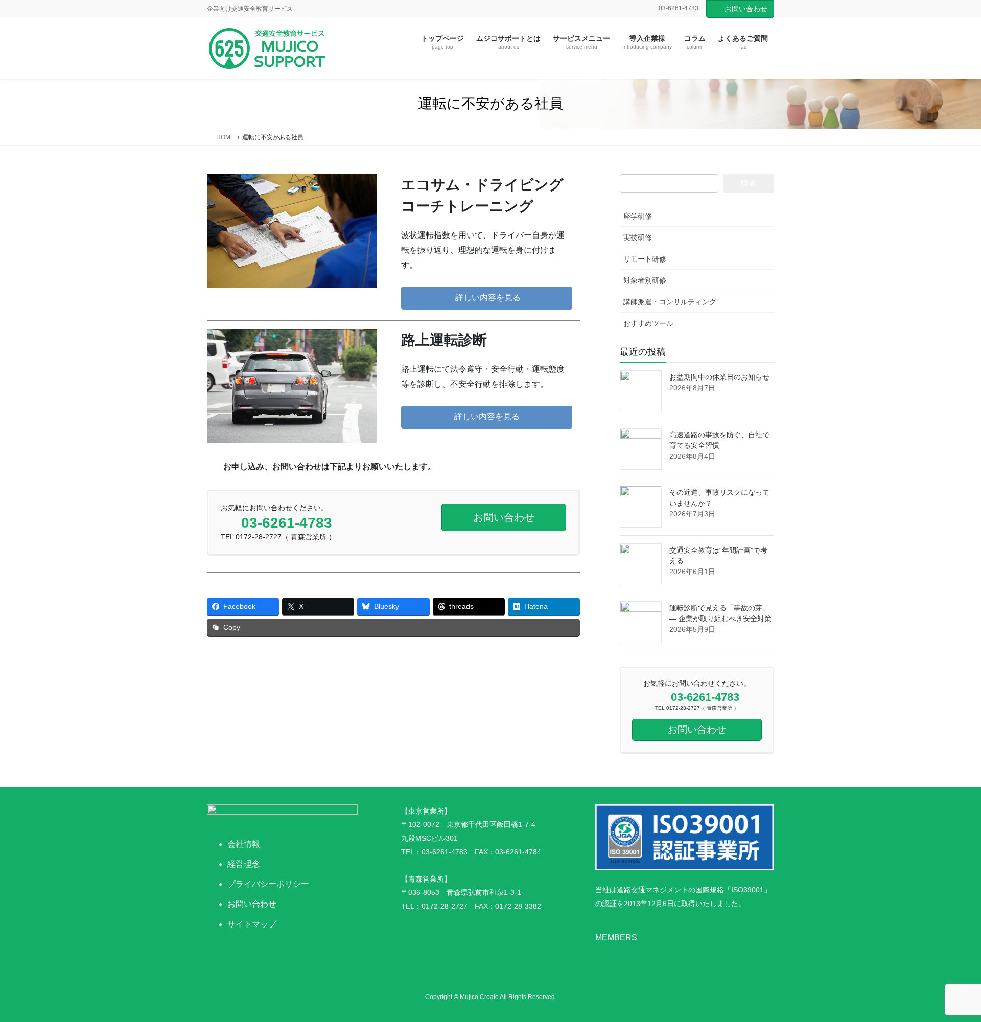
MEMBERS (616, 937)
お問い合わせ (746, 9)
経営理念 (243, 864)
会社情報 (243, 844)
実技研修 (637, 237)
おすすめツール (648, 323)
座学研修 (637, 216)
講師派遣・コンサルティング (669, 302)
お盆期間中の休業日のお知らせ (719, 377)
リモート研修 (644, 259)
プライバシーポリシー (268, 884)
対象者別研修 (644, 280)
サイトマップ (251, 924)
